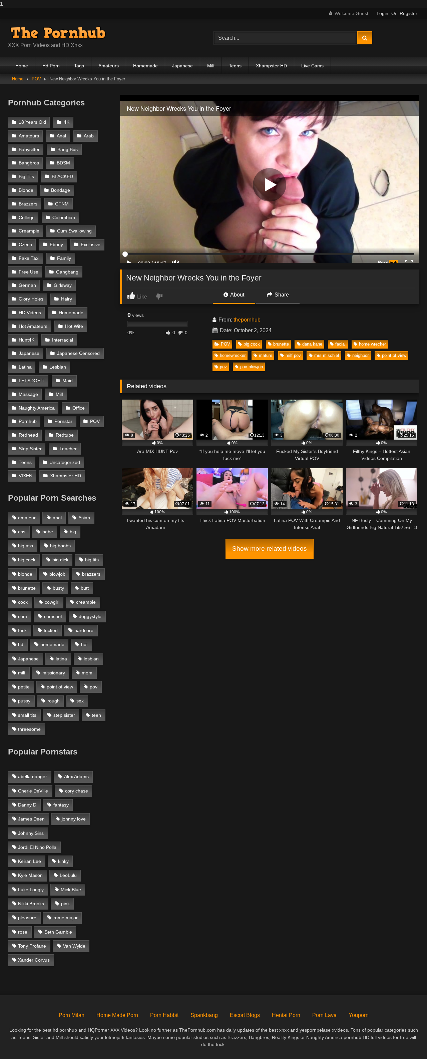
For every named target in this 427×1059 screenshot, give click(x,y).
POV (36, 78)
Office (78, 408)
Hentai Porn (286, 1015)
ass (21, 531)
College (27, 217)
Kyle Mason (30, 875)
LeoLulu (68, 875)
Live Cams (312, 65)
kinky (63, 861)
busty (58, 588)
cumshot (53, 616)
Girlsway (63, 285)
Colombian (63, 217)
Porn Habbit (164, 1015)
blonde (25, 574)
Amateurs (108, 65)
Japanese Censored (78, 353)
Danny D (27, 805)
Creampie (29, 230)
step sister (64, 715)
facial (340, 344)
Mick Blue (71, 889)
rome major (65, 917)
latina (61, 658)
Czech (25, 244)
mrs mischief (326, 355)
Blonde (26, 190)
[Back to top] (406, 1040)
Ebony (56, 244)
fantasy (61, 805)
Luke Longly (31, 889)
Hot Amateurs (33, 326)
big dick (60, 559)
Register (408, 13)
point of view (394, 355)
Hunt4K (26, 340)
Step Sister (30, 448)
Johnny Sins (31, 833)
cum (22, 616)
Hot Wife (74, 326)
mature (265, 355)
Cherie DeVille (33, 790)
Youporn (359, 1015)
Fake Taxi (29, 258)
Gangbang (67, 272)
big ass (25, 545)
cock (23, 602)
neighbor (360, 355)
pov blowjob (251, 366)
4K (66, 122)
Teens (235, 65)
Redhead (28, 435)
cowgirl (52, 602)
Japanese (182, 65)
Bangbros (29, 162)
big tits (92, 559)
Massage (28, 394)
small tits (27, 715)
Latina (25, 367)
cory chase (76, 790)
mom (87, 672)
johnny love (74, 819)
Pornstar (63, 421)
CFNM (62, 203)
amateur (27, 517)
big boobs (60, 545)
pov (223, 366)
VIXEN (25, 475)
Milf (211, 65)
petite (24, 686)
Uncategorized (64, 462)
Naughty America (37, 408)
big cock (252, 344)
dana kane (312, 344)
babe (47, 531)
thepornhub (247, 320)
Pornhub (28, 421)
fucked (51, 630)
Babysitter (29, 149)
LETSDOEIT (32, 380)
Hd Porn (51, 65)
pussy (24, 700)
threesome (29, 729)
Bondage (60, 190)
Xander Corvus (34, 960)
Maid (67, 380)
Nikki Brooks (31, 903)
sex (80, 700)
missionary (53, 672)
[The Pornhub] (58, 32)
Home (21, 65)
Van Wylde (74, 946)
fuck (22, 630)
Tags (79, 65)
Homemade (145, 65)
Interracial (62, 340)
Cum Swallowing (74, 230)
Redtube (65, 435)
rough (53, 700)
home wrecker (372, 344)
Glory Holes (31, 299)
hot (84, 644)
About (236, 295)
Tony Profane (32, 946)
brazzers (91, 574)
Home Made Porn (117, 1015)
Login (382, 13)
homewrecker (233, 355)
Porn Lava (324, 1015)
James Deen (31, 819)
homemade (52, 644)
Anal (61, 135)
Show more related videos (269, 548)
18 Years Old (32, 122)
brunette (281, 344)
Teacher (68, 448)
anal (57, 517)
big (73, 531)
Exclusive (90, 244)
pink (65, 903)
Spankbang (204, 1015)
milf (21, 672)
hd (20, 644)
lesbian (91, 658)
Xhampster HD (271, 65)
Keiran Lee (29, 861)
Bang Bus (67, 149)
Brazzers (28, 203)
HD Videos (30, 312)
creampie (86, 602)
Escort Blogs (245, 1015)
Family (64, 258)
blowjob (57, 574)
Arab (89, 135)
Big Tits (26, 176)
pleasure (27, 917)
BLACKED (62, 176)
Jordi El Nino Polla (37, 847)
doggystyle (90, 616)
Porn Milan (71, 1015)
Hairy (66, 299)
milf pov (293, 355)
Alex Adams (76, 776)
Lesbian (57, 367)
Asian (84, 517)
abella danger (32, 776)
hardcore (83, 630)
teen (96, 715)
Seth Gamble (58, 932)
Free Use (28, 272)
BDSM (63, 162)
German (27, 285)
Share (281, 295)
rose (22, 932)
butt (85, 588)
